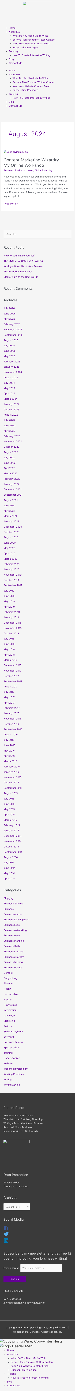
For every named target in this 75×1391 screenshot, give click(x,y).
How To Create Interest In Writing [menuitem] (29, 1377)
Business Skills (12, 946)
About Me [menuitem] (12, 1354)
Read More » (11, 203)
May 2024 (9, 388)
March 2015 (10, 820)
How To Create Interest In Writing (31, 55)
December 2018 (12, 622)
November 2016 (13, 718)
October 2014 (11, 846)
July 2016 (9, 740)
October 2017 (11, 676)
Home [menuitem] (10, 1350)
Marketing (9, 1020)
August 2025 (11, 340)
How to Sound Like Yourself (19, 255)
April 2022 (9, 468)
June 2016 (9, 745)
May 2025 (9, 356)
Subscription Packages (25, 47)
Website (8, 1063)
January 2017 (11, 713)
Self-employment (13, 1031)
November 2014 (13, 841)
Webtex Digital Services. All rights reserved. (37, 1331)
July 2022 (9, 457)
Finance (8, 983)
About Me (14, 31)
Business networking (15, 930)
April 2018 (9, 654)
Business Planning (14, 940)
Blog (11, 59)
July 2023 (9, 420)
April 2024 (9, 393)
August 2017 (11, 686)
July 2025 (9, 345)
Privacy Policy (11, 1182)
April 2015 (9, 814)
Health (7, 988)
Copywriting (10, 978)
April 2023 (9, 430)
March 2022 (10, 473)
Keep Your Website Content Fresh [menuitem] (29, 1366)
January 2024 (11, 404)
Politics (8, 1026)
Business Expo (12, 924)
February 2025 (12, 361)
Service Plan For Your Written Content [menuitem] (32, 1362)
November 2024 (13, 372)
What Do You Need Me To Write (30, 35)
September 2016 (13, 729)
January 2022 (11, 484)
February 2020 (12, 564)
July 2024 (9, 382)
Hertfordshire (11, 994)
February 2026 (12, 324)
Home (12, 27)
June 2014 (9, 867)
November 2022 (13, 441)
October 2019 (11, 580)
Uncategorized (12, 1058)
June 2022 (10, 462)
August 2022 (11, 452)
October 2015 (11, 782)
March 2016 (10, 761)
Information (10, 1010)
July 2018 (9, 638)
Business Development (16, 919)
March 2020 (10, 558)
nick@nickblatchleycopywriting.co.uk (24, 1302)
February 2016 (12, 766)
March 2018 (10, 660)
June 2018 (9, 644)
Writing (8, 1079)
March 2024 (10, 398)
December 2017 (12, 665)
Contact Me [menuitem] (13, 1385)
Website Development (16, 1068)
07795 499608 (12, 1298)
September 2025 (13, 335)
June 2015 (9, 804)
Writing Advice (12, 1084)
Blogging (8, 898)
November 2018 (12, 628)
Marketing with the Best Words (21, 276)
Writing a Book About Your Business (24, 266)
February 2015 (12, 825)
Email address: (11, 1268)
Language (9, 1015)
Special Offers (12, 1047)
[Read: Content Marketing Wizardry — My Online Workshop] (16, 151)
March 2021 (10, 516)
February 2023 (12, 436)
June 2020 (10, 542)
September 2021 (13, 494)
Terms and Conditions (15, 1186)
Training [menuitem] (11, 1373)
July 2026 (9, 308)
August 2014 (11, 857)
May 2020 (9, 548)
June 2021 (9, 505)
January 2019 (11, 617)
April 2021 (9, 510)
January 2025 (11, 366)
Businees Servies (13, 903)
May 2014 (9, 873)
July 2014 (9, 862)
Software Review (13, 1042)
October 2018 (11, 633)
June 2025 (10, 350)
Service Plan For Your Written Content (34, 39)
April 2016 (9, 755)
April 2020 (9, 553)
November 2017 (12, 670)
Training (13, 51)
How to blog (10, 1004)
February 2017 (12, 707)
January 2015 (11, 830)
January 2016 (11, 772)
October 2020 (11, 532)
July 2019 (9, 590)
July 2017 (9, 692)
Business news (12, 935)
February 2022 (12, 478)
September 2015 (13, 787)
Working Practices (14, 1074)
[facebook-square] (6, 1229)
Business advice (13, 914)
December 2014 (13, 835)
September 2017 (13, 681)
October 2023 (11, 409)
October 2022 (11, 446)
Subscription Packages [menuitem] (23, 1369)
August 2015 (11, 793)
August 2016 (11, 734)
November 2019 (13, 574)
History (8, 999)
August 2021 (11, 500)
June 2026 (10, 313)
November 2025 (13, 329)
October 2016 (11, 724)
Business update (13, 967)
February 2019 (12, 612)
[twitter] (6, 1236)
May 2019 (9, 601)
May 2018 (9, 649)
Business (9, 170)
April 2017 (9, 702)
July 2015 (9, 798)
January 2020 (11, 569)
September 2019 (13, 585)
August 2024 (11, 377)
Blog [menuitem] (9, 1381)
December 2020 (13, 526)
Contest (8, 972)
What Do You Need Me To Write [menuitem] (28, 1358)
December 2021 (12, 489)
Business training (24, 170)
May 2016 (9, 750)
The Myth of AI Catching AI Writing (23, 261)
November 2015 (12, 777)
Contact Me (15, 63)
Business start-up (13, 951)
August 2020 (11, 537)
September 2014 (13, 852)
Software (9, 1036)
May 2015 (9, 809)
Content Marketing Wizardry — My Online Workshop (34, 162)
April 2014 (9, 878)
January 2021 (11, 521)
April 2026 (9, 318)
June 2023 (10, 425)
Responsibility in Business (18, 271)
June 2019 (9, 596)
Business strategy (14, 957)
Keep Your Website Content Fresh (31, 43)
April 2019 (9, 606)
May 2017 (9, 697)
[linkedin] (6, 1242)
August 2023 (11, 414)
